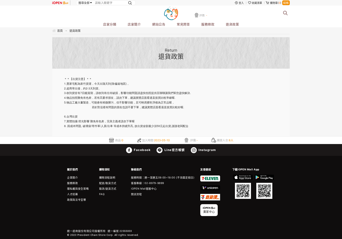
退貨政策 (232, 24)
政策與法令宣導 (76, 199)
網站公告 (158, 24)
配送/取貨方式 (108, 183)
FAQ (102, 194)
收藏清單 (257, 2)
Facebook (142, 150)
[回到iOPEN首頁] (60, 2)
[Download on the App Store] (243, 187)
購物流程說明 (107, 177)
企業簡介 (72, 177)
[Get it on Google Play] (264, 187)
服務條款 (207, 24)
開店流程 (136, 194)
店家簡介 (134, 24)
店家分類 (109, 24)
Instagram (207, 150)
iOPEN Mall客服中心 (144, 188)
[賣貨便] (210, 199)
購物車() (275, 2)
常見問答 (183, 24)
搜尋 (285, 13)
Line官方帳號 (174, 150)
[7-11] (210, 180)
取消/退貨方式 (108, 188)
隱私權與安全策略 (78, 188)
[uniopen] (210, 189)
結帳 (286, 2)
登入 (241, 2)
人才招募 (72, 194)
